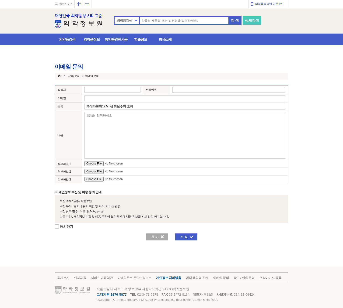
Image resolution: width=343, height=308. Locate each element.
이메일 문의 (221, 278)
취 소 (154, 237)
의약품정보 (92, 39)
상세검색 (252, 20)
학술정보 (140, 39)
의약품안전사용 (116, 39)
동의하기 (66, 226)
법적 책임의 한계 (197, 278)
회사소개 (165, 39)
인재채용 (80, 278)
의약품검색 (124, 20)
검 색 (235, 20)
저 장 (183, 237)
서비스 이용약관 (102, 278)
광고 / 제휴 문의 (244, 278)
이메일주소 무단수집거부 (134, 278)
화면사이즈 (66, 4)
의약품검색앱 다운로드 (269, 4)
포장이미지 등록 (270, 278)
